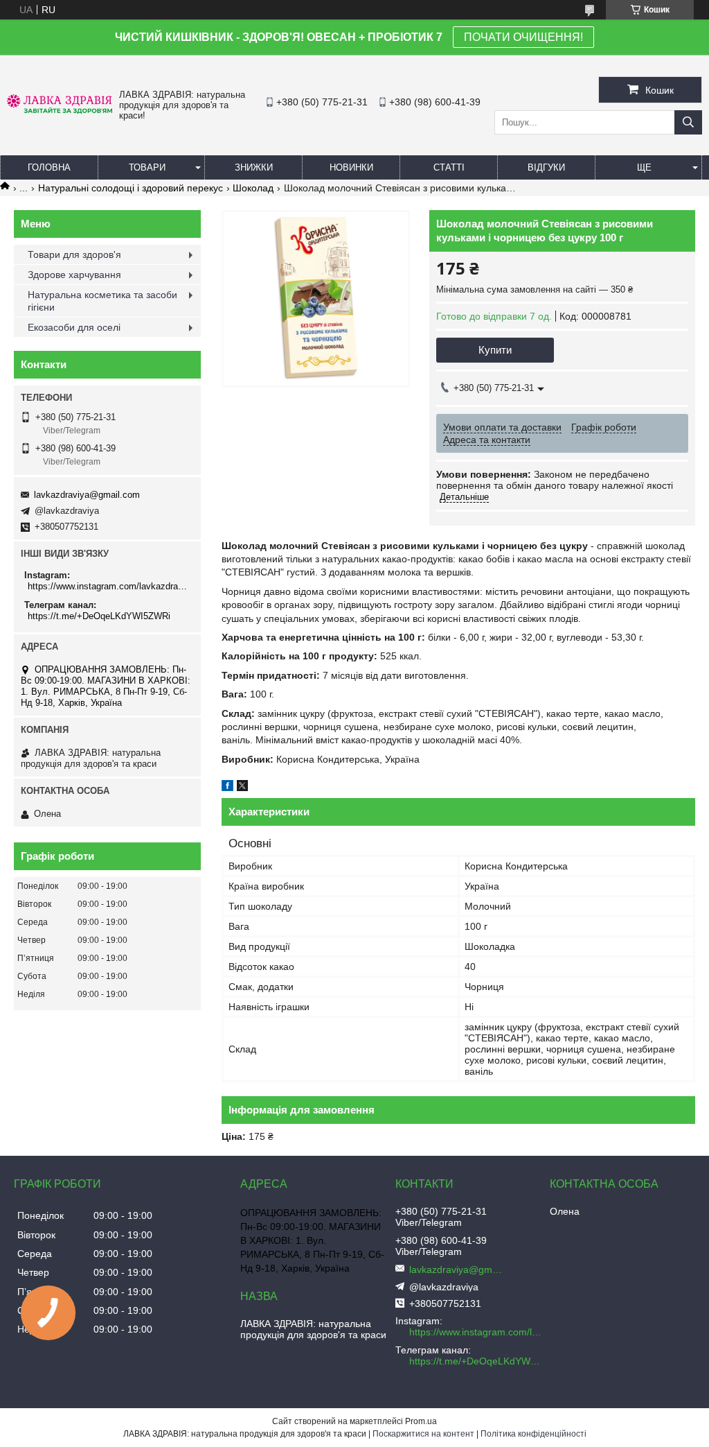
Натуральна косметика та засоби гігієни (102, 301)
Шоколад (253, 187)
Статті (449, 167)
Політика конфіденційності (533, 1434)
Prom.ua (421, 1421)
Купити (495, 350)
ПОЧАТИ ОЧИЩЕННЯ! (523, 37)
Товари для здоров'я (74, 254)
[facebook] (227, 787)
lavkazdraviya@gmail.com (87, 494)
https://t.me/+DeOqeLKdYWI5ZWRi (99, 616)
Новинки (351, 167)
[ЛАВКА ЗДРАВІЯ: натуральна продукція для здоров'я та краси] (59, 110)
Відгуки (546, 167)
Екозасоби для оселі (74, 327)
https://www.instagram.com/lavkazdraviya (109, 586)
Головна (49, 167)
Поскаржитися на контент (423, 1434)
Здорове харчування (74, 274)
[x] (242, 787)
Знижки (254, 167)
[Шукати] (688, 122)
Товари (147, 167)
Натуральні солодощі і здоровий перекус (130, 187)
